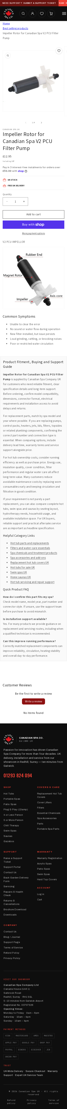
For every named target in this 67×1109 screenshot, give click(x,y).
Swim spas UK (18, 572)
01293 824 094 (18, 775)
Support (10, 852)
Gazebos (9, 841)
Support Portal (12, 867)
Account (44, 888)
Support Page (12, 942)
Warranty (45, 852)
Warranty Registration (50, 858)
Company (10, 925)
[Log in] (32, 13)
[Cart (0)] (51, 13)
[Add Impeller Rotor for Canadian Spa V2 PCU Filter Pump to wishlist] (59, 50)
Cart (39, 899)
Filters (40, 807)
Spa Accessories (47, 818)
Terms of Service (13, 947)
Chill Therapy (11, 825)
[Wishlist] (42, 13)
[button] (23, 13)
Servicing (9, 886)
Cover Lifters (44, 802)
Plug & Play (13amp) (16, 809)
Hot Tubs (9, 793)
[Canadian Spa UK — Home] (9, 13)
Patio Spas (10, 804)
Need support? (29, 3)
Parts (40, 823)
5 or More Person (13, 820)
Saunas (8, 836)
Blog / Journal (12, 937)
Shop (7, 787)
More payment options (33, 233)
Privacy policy (32, 1102)
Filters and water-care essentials (30, 548)
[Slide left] (26, 123)
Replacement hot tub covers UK (29, 562)
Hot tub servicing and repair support (32, 582)
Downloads (10, 914)
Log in (40, 894)
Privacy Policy (12, 958)
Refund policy (11, 1102)
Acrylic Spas (44, 863)
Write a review (33, 701)
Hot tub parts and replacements (29, 543)
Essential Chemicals (49, 813)
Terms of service (53, 1102)
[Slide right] (41, 123)
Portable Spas (12, 799)
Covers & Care (48, 787)
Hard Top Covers (47, 879)
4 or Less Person (13, 815)
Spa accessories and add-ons (28, 557)
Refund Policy (11, 953)
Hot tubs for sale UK (22, 567)
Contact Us (10, 872)
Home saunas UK (20, 577)
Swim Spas (10, 831)
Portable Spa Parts (48, 829)
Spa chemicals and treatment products (33, 552)
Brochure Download (15, 909)
